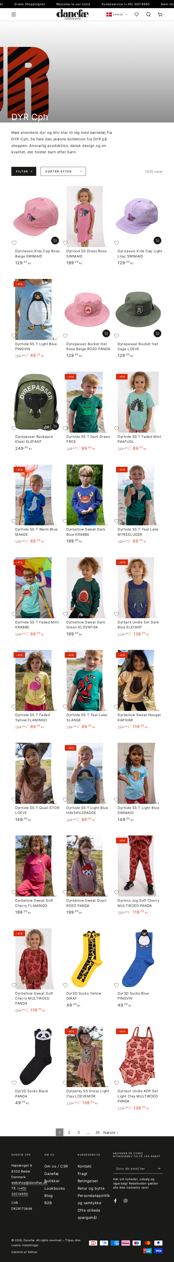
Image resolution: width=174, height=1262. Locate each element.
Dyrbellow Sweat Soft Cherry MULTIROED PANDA (34, 998)
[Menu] (14, 14)
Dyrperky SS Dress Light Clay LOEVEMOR (87, 1093)
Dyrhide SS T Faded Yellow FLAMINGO (32, 717)
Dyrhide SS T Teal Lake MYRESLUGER (138, 531)
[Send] (160, 1168)
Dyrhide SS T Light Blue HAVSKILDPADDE (87, 810)
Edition (32, 1252)
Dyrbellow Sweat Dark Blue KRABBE (85, 531)
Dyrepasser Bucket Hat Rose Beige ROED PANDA (88, 346)
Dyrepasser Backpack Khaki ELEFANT (34, 439)
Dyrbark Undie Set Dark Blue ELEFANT (138, 624)
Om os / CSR (56, 1166)
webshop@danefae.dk (29, 1182)
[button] (148, 14)
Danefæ (29, 1240)
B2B (48, 1203)
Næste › (110, 1132)
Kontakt (85, 1166)
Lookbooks (54, 1188)
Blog (48, 1195)
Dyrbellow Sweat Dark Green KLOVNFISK (85, 624)
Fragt (82, 1173)
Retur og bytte (91, 1188)
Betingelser (88, 1181)
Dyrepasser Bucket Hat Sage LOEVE (138, 346)
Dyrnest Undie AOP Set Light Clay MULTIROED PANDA (138, 1096)
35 (97, 1132)
